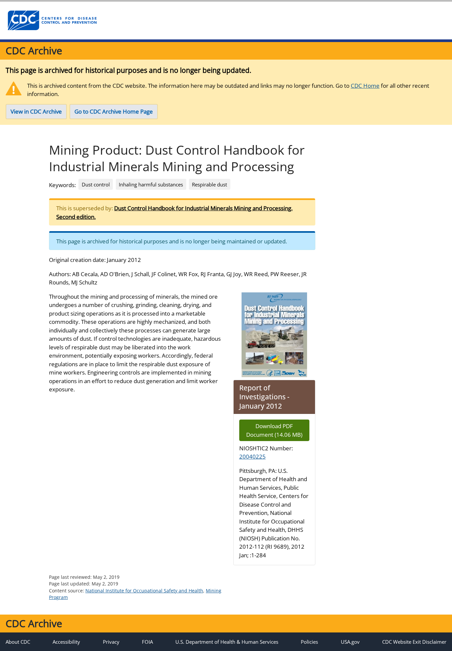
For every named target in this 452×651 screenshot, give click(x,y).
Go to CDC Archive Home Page (113, 111)
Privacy (111, 641)
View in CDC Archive (36, 111)
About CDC (18, 641)
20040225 (252, 456)
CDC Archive (34, 50)
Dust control (96, 184)
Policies (309, 641)
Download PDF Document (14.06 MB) (274, 430)
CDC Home (365, 85)
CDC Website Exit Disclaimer (414, 641)
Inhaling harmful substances (151, 184)
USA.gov (350, 641)
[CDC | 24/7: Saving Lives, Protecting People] (52, 20)
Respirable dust (209, 184)
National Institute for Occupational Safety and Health (144, 590)
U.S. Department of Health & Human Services (226, 641)
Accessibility (66, 641)
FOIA (147, 641)
